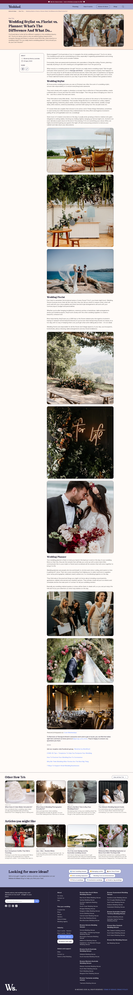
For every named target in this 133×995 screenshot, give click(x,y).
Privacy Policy (122, 989)
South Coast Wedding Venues (89, 906)
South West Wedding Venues (88, 968)
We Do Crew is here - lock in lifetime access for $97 (66, 2)
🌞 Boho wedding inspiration (79, 875)
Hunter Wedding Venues (87, 913)
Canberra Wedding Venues (115, 917)
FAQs (58, 952)
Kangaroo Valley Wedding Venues (90, 911)
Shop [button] (115, 6)
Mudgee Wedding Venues (87, 908)
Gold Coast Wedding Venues (115, 902)
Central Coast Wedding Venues (89, 915)
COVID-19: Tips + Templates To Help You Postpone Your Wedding (69, 753)
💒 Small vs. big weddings (114, 880)
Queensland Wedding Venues (116, 907)
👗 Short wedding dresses (78, 871)
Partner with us (65, 936)
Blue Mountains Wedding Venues (89, 920)
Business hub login (65, 941)
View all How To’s (118, 777)
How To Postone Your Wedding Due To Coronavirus (64, 757)
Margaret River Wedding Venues (89, 973)
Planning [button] (75, 6)
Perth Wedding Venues (86, 971)
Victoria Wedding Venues (87, 930)
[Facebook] (6, 906)
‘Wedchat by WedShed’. (82, 749)
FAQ (58, 900)
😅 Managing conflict (96, 871)
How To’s (21, 11)
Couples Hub (61, 909)
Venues (59, 914)
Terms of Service (110, 989)
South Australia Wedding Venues (89, 956)
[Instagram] (9, 906)
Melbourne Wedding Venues (88, 940)
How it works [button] (88, 6)
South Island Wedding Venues (116, 933)
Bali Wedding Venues (113, 943)
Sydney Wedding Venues (87, 900)
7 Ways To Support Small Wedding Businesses (63, 765)
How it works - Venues (64, 933)
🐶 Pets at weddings (76, 880)
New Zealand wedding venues (116, 930)
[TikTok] (16, 906)
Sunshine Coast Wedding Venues (117, 897)
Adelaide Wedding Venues (87, 954)
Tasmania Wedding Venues (88, 983)
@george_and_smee (80, 738)
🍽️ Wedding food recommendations (102, 875)
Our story (60, 895)
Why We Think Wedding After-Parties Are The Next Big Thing (68, 761)
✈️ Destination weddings (94, 880)
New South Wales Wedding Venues (90, 897)
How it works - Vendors (64, 931)
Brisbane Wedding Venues (115, 904)
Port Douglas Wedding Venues (116, 900)
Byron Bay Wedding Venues (88, 918)
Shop (59, 912)
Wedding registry (62, 921)
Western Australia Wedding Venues (90, 966)
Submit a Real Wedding (64, 956)
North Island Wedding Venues (116, 935)
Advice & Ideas (103, 6)
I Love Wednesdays (70, 732)
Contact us (60, 898)
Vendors (59, 917)
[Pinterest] (13, 906)
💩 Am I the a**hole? (113, 871)
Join (37, 901)
